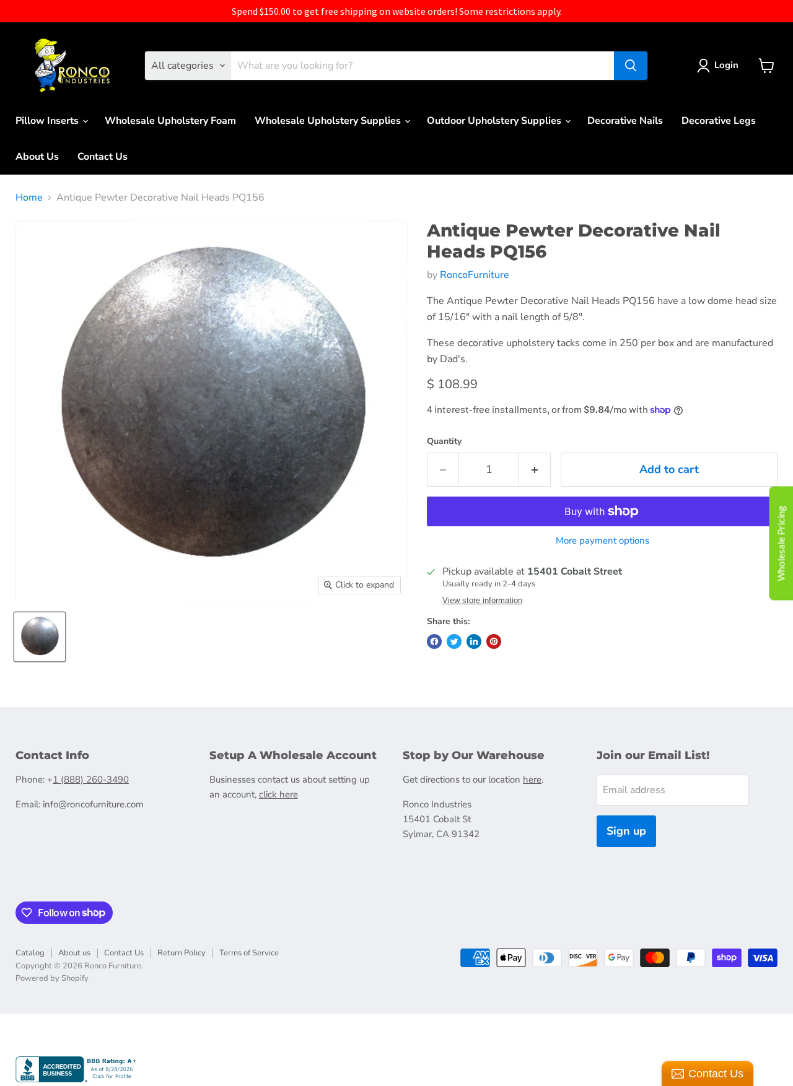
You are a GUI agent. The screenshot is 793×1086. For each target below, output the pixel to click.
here (532, 779)
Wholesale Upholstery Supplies (329, 121)
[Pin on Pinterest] (493, 641)
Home (29, 197)
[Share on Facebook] (434, 641)
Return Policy (181, 952)
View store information (482, 600)
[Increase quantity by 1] (535, 470)
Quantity (444, 441)
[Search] (630, 65)
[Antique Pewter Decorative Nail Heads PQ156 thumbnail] (39, 636)
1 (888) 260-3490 (91, 779)
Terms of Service (249, 952)
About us (74, 952)
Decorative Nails (625, 121)
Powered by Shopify (52, 978)
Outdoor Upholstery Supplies (495, 121)
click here (278, 794)
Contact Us (102, 156)
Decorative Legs (718, 121)
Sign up (626, 830)
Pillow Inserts (48, 121)
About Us (37, 156)
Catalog (30, 952)
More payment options (602, 541)
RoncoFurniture (474, 275)
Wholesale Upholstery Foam (170, 121)
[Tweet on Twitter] (454, 641)
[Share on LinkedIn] (474, 641)
